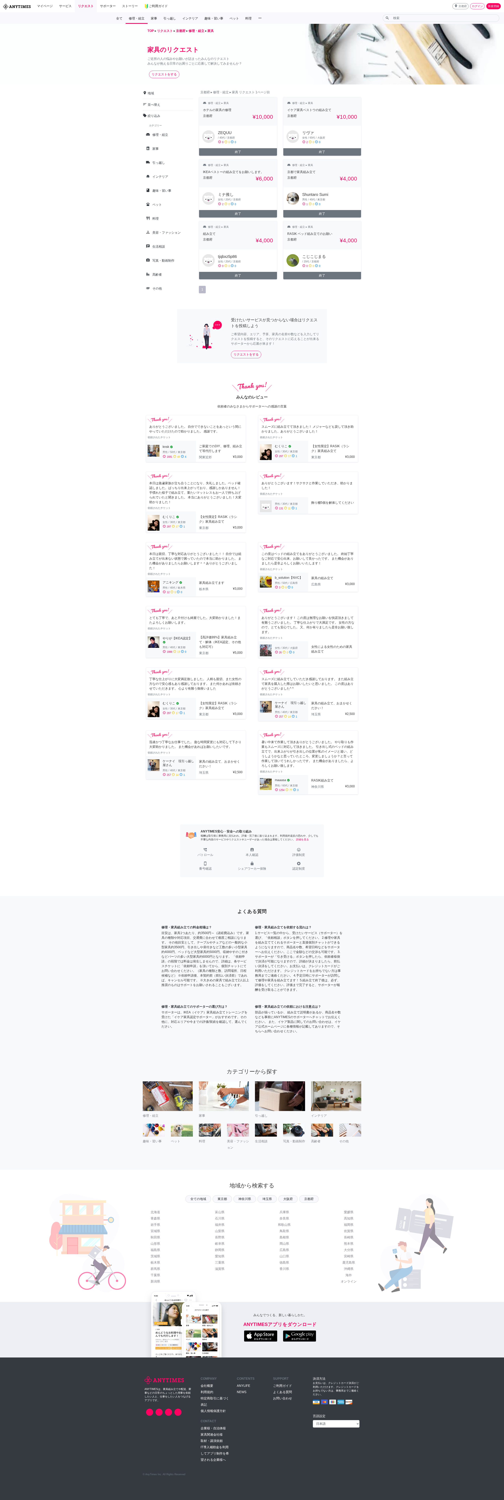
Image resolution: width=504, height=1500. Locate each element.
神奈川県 (244, 1199)
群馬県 (155, 1268)
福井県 (219, 1224)
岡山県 (284, 1243)
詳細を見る (302, 839)
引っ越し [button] (169, 18)
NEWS (241, 1392)
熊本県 (348, 1243)
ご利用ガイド (282, 1385)
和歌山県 (284, 1224)
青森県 (155, 1218)
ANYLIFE (243, 1385)
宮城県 (155, 1231)
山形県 (155, 1243)
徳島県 (284, 1262)
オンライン (349, 1281)
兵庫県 (284, 1212)
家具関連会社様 (212, 1434)
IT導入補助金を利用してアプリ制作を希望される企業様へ (215, 1453)
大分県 (348, 1250)
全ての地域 (198, 1199)
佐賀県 (348, 1231)
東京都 (222, 1199)
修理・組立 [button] (137, 18)
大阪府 (288, 1199)
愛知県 (219, 1256)
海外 (349, 1275)
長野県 (219, 1237)
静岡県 (219, 1250)
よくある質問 (282, 1392)
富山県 (219, 1212)
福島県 (155, 1250)
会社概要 (207, 1385)
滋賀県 (219, 1268)
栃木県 (155, 1262)
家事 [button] (154, 18)
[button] (460, 6)
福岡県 (348, 1224)
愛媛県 (348, 1212)
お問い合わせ (282, 1398)
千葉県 (155, 1275)
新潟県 (155, 1281)
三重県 (219, 1262)
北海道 (155, 1212)
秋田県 (155, 1237)
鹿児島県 (348, 1262)
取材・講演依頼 (212, 1441)
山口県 (284, 1256)
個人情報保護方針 (213, 1411)
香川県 (284, 1268)
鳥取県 (284, 1231)
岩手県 (155, 1224)
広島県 (284, 1250)
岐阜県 (219, 1243)
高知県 (348, 1218)
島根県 (284, 1237)
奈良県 (284, 1218)
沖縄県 (348, 1268)
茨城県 (155, 1256)
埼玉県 (267, 1199)
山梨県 (219, 1231)
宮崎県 (348, 1256)
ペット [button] (234, 18)
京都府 (309, 1199)
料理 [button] (248, 18)
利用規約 (207, 1392)
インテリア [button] (190, 18)
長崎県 (348, 1237)
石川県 (219, 1218)
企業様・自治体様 (213, 1428)
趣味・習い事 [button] (213, 18)
